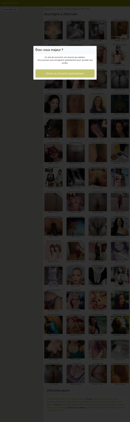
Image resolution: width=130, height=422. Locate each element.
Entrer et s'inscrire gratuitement (65, 73)
